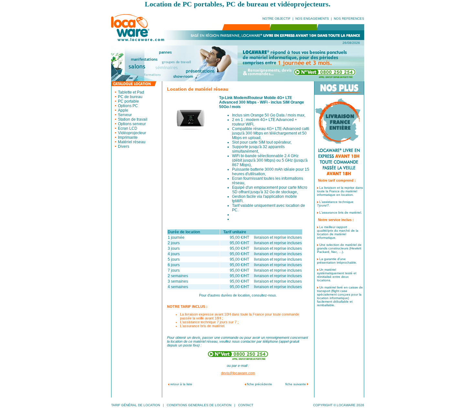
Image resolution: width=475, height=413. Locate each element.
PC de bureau (130, 97)
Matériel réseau (131, 142)
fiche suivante (295, 384)
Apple (123, 110)
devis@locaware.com (238, 373)
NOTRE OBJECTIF (276, 18)
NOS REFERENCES (349, 18)
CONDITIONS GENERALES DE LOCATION (199, 405)
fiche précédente (259, 384)
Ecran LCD (127, 128)
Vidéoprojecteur (132, 133)
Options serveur (132, 124)
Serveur (125, 115)
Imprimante (128, 137)
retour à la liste (181, 384)
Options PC (128, 106)
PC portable (128, 101)
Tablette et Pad (131, 92)
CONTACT (245, 405)
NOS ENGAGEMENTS (312, 18)
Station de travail (132, 119)
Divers (123, 146)
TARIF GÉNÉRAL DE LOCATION (135, 405)
